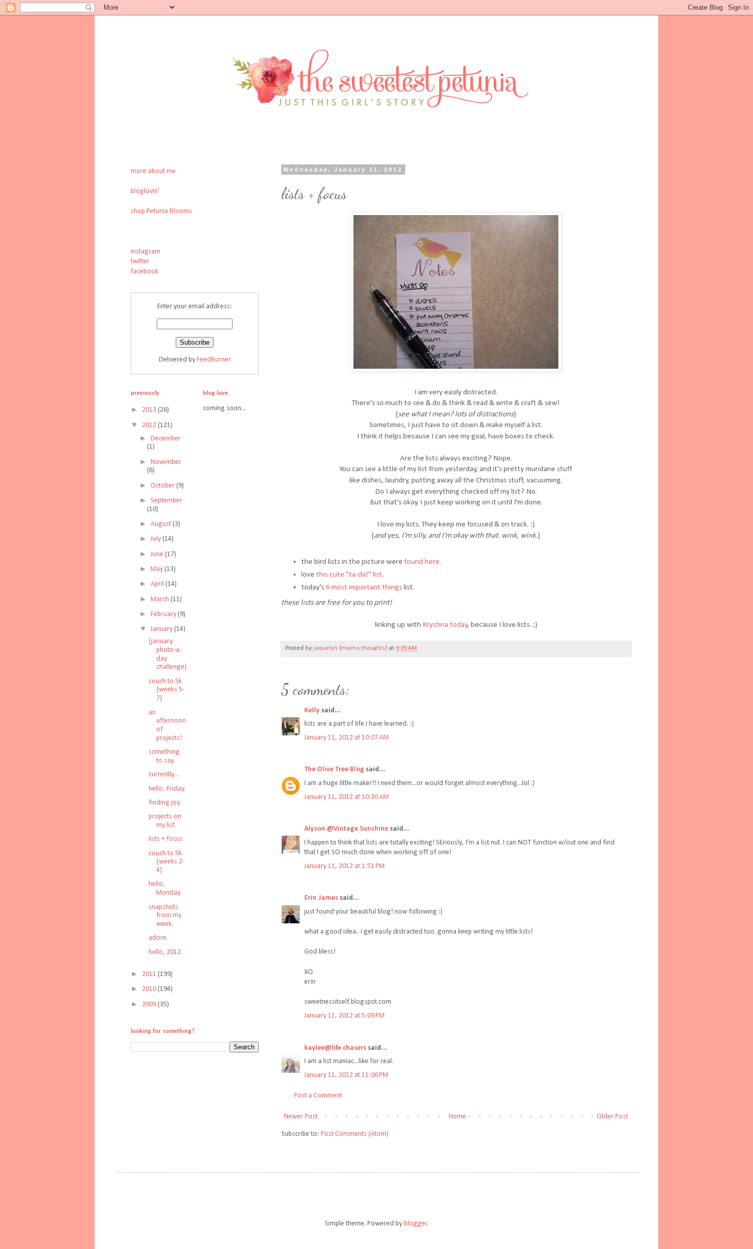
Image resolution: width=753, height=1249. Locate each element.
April (158, 584)
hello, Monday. (165, 888)
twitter (140, 261)
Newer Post (301, 1116)
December (166, 438)
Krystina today (445, 625)
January (162, 629)
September (166, 500)
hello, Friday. (167, 789)
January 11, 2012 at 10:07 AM (346, 738)
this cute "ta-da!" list (349, 574)
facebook (144, 272)
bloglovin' (145, 191)
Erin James (322, 898)
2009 (150, 1004)
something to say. (164, 756)
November (166, 462)
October (163, 486)
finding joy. (165, 803)
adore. (158, 938)
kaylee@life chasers (335, 1048)
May (157, 569)
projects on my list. (165, 821)
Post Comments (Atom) (354, 1134)
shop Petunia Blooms (161, 211)
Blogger (415, 1223)
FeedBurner (214, 360)
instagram (145, 252)
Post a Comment (318, 1095)
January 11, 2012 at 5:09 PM (344, 1016)
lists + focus (166, 839)
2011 (150, 974)
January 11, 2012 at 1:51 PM (344, 866)
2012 (150, 425)
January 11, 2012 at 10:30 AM (346, 797)
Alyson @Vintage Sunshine (346, 829)
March (161, 599)
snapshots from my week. (165, 915)
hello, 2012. (165, 952)
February (164, 614)
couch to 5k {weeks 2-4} (166, 862)
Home (457, 1116)
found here (422, 562)
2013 (150, 410)
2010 (150, 989)
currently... (164, 774)
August (162, 524)
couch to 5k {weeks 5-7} (166, 690)
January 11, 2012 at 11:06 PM (346, 1075)
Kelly (312, 710)
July (156, 539)
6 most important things (364, 587)
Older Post (612, 1116)
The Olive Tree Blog (334, 769)
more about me (153, 171)
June (158, 554)
